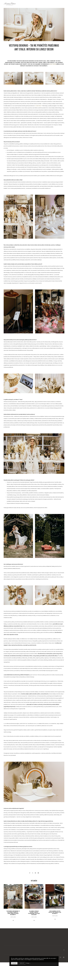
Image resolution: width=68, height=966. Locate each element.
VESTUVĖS (13, 917)
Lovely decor (53, 64)
